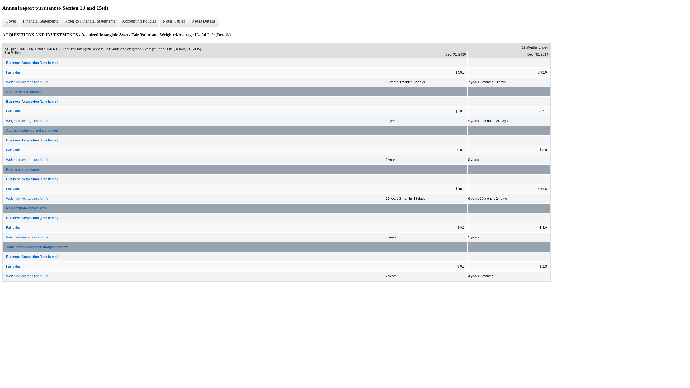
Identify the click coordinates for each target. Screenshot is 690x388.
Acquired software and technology (32, 130)
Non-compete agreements (26, 208)
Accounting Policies (139, 21)
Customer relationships (24, 91)
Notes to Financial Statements (90, 21)
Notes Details (203, 21)
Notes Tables (174, 21)
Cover (11, 21)
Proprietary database (22, 169)
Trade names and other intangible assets (37, 247)
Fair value (13, 72)
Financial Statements (40, 21)
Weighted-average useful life (27, 82)
